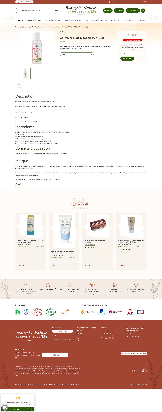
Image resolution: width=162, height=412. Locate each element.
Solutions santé (132, 336)
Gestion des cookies (73, 384)
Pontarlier (80, 336)
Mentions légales (42, 384)
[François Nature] (81, 10)
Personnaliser (18, 409)
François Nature (20, 27)
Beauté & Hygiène (34, 27)
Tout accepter (29, 409)
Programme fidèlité (107, 338)
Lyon (78, 338)
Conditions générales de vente (25, 384)
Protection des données (57, 384)
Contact (129, 334)
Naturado (63, 41)
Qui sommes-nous (107, 336)
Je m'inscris (55, 355)
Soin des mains (59, 27)
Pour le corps (47, 27)
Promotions (128, 20)
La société (104, 331)
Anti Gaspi (141, 20)
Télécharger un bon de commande (133, 353)
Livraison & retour (106, 334)
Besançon (80, 334)
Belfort (79, 340)
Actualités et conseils (135, 328)
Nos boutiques (132, 331)
